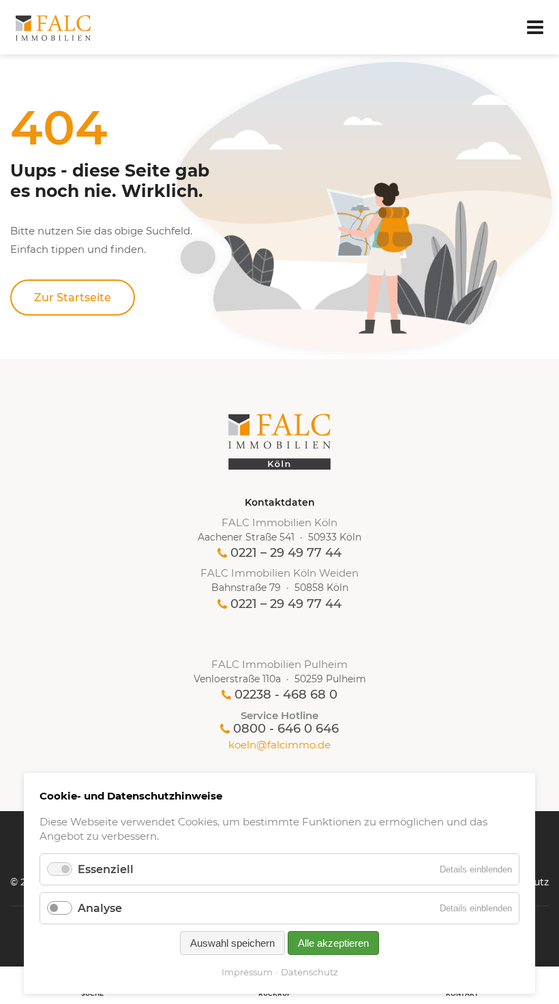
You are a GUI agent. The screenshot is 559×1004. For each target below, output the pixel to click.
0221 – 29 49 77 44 (286, 552)
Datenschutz (309, 972)
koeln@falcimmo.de (279, 745)
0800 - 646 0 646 (286, 728)
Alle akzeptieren (333, 943)
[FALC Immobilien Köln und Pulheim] (279, 442)
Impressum (247, 972)
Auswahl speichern (232, 943)
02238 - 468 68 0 (286, 694)
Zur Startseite (72, 297)
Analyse (100, 908)
